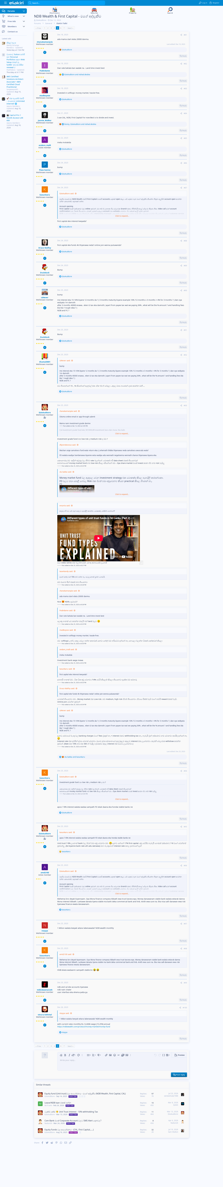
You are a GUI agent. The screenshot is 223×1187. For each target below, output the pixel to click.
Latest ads (6, 38)
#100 (185, 1007)
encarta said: (64, 505)
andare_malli (45, 145)
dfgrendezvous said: (67, 445)
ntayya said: (64, 1013)
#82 (185, 64)
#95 (185, 827)
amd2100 (45, 872)
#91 (185, 330)
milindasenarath (45, 989)
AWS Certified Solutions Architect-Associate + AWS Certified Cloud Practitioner (15, 81)
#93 (185, 405)
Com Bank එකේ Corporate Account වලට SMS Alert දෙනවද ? (73, 1120)
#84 (185, 113)
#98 (185, 948)
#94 (185, 771)
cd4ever (44, 297)
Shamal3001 (44, 361)
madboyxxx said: (66, 630)
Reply (184, 56)
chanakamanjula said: (68, 411)
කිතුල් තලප (11, 42)
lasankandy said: (66, 571)
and (77, 74)
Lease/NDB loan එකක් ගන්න (58, 1102)
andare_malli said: (66, 649)
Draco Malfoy (44, 247)
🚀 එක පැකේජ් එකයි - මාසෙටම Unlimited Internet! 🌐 (16, 101)
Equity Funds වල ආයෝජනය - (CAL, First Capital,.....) (69, 1129)
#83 (185, 88)
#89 (185, 265)
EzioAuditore (41, 20)
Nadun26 (48, 1123)
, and (80, 124)
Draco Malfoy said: (67, 688)
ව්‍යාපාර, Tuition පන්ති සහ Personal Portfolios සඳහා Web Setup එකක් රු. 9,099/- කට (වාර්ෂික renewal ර (16, 61)
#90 (185, 290)
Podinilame (44, 70)
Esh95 (175, 1105)
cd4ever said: (64, 360)
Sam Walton (173, 1132)
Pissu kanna (44, 170)
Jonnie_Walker (44, 120)
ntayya (45, 930)
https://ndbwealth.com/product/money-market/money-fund (83, 1026)
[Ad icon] (3, 54)
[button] (5, 3)
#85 (185, 138)
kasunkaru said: (65, 669)
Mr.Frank (48, 1105)
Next (70, 28)
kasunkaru (45, 194)
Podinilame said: (66, 610)
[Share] (181, 35)
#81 (185, 35)
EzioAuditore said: (66, 193)
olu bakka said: (65, 472)
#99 (185, 983)
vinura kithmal (45, 1014)
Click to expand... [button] (122, 216)
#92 (185, 355)
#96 (185, 865)
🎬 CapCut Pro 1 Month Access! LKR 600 (15, 118)
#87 (185, 188)
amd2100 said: (65, 954)
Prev (39, 28)
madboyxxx (44, 95)
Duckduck (44, 272)
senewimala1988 (171, 1096)
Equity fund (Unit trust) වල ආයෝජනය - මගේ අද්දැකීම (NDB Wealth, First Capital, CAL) (85, 1093)
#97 (185, 924)
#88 (185, 241)
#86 (185, 163)
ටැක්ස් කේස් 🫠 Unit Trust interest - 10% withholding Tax (71, 1111)
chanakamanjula (45, 42)
